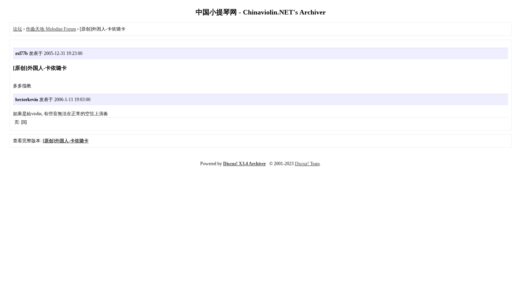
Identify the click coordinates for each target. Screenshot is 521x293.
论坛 (17, 29)
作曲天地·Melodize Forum (51, 29)
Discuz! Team (307, 163)
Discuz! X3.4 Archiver (244, 163)
